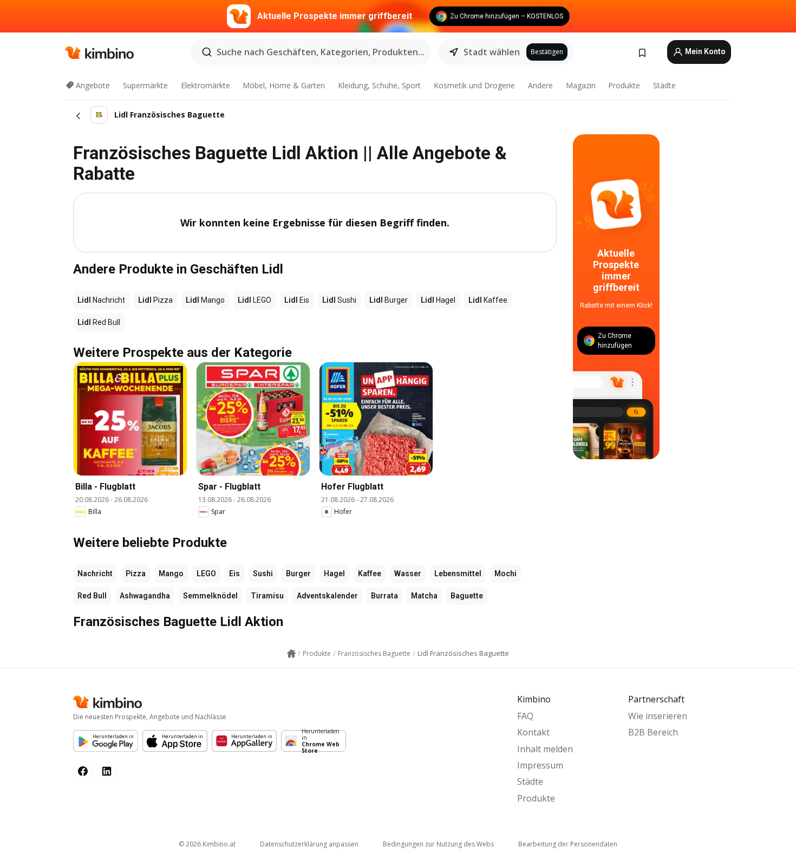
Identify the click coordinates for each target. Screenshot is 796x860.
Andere (540, 85)
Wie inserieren (657, 716)
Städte (664, 85)
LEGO (206, 573)
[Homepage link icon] (291, 653)
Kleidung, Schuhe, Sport (379, 85)
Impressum (540, 765)
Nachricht (95, 573)
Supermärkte (145, 85)
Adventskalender (327, 595)
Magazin (581, 85)
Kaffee (369, 573)
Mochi (505, 573)
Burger (298, 573)
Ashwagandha (145, 595)
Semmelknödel (210, 595)
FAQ (525, 716)
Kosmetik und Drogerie (474, 85)
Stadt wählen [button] (492, 52)
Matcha (424, 595)
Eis (234, 573)
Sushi (263, 573)
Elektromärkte (205, 85)
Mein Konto (704, 51)
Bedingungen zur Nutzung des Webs (438, 844)
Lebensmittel (457, 573)
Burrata (384, 595)
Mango (171, 573)
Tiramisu (267, 595)
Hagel (334, 573)
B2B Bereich (653, 732)
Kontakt (533, 732)
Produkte (624, 85)
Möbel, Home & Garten (284, 85)
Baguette (467, 595)
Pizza (136, 573)
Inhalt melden (545, 749)
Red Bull (92, 595)
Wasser (407, 573)
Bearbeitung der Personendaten (567, 844)
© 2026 (207, 844)
